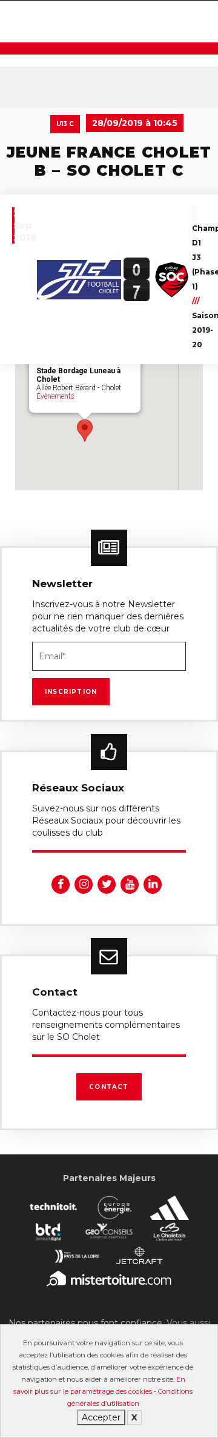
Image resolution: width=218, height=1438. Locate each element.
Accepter (101, 1417)
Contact (108, 1087)
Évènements (55, 396)
